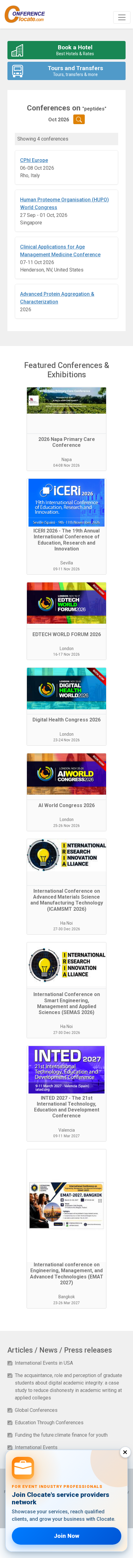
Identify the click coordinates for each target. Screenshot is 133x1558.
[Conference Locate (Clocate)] (28, 14)
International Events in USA (44, 1363)
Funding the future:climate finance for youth (61, 1435)
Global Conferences (36, 1410)
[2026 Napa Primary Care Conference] (66, 410)
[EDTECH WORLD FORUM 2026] (66, 605)
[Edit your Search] (79, 119)
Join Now (66, 1535)
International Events (36, 1447)
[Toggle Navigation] (122, 17)
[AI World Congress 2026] (66, 776)
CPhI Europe (34, 160)
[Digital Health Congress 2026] (66, 691)
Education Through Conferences (49, 1423)
